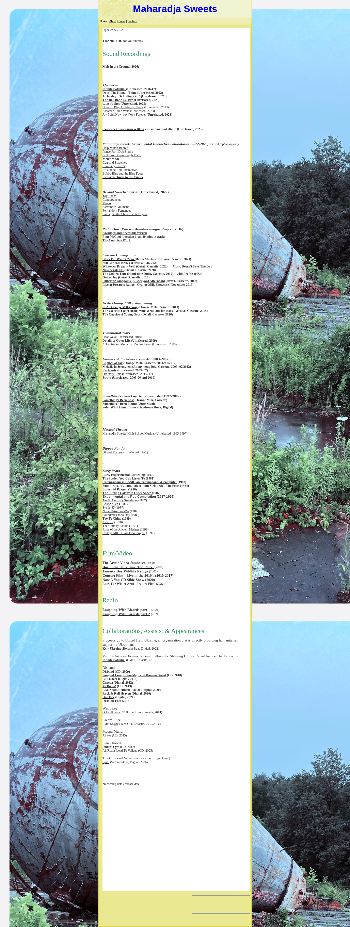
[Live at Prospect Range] (169, 284)
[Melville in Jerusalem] (131, 366)
